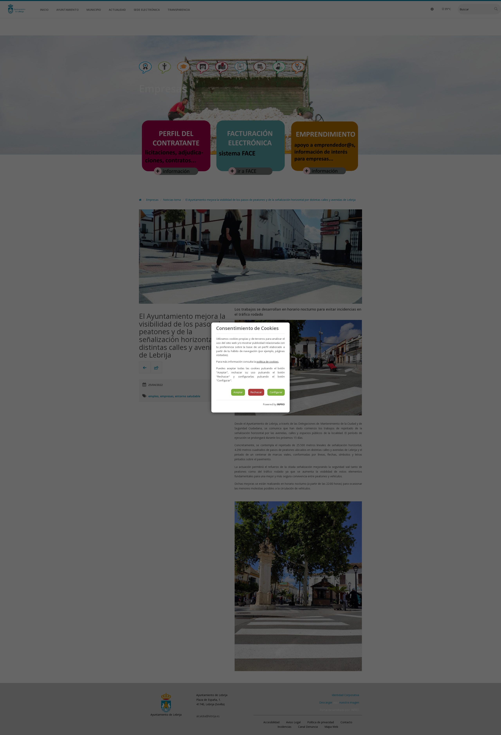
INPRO (281, 404)
